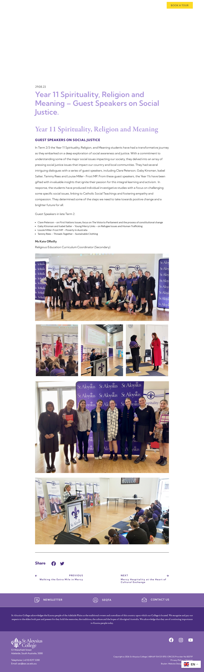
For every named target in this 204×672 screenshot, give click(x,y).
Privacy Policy (177, 660)
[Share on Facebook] (53, 563)
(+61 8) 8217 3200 (31, 660)
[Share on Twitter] (62, 563)
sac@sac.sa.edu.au (27, 664)
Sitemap (189, 660)
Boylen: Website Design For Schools (177, 664)
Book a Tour (180, 5)
